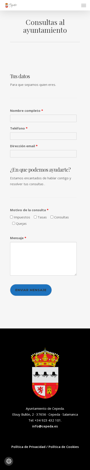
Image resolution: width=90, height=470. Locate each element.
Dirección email (24, 146)
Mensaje (18, 238)
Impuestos (21, 217)
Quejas (21, 223)
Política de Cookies (63, 446)
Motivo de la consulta (29, 210)
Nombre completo (26, 110)
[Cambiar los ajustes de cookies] (8, 461)
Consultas (61, 217)
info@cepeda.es (45, 426)
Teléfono (19, 128)
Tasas (42, 217)
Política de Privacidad (28, 446)
